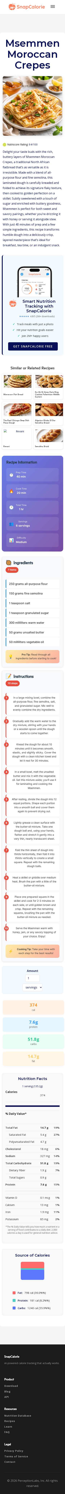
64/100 (33, 144)
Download (11, 1386)
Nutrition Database (17, 1415)
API (6, 1397)
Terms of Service (16, 1456)
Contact (10, 1462)
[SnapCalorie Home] (27, 6)
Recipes (9, 1421)
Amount (32, 971)
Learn (8, 1426)
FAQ (7, 1432)
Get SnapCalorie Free (33, 346)
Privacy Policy (13, 1451)
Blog (7, 1391)
